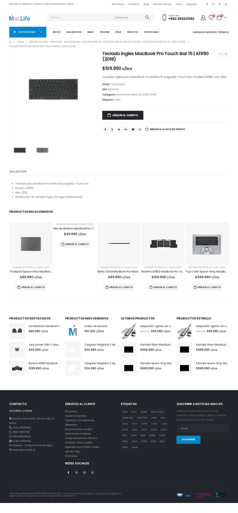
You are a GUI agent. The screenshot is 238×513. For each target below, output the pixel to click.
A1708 (144, 441)
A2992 (154, 423)
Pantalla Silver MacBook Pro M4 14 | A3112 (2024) (171, 345)
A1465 (125, 441)
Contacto (134, 4)
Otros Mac (151, 32)
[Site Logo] (19, 17)
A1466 (154, 417)
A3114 (163, 417)
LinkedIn (119, 129)
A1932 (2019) (157, 412)
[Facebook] (207, 4)
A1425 (134, 423)
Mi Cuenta (118, 4)
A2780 (154, 429)
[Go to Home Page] (10, 42)
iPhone (104, 32)
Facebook (105, 129)
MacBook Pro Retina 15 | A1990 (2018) (136, 94)
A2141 (142, 435)
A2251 (163, 429)
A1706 (153, 441)
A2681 (133, 435)
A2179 (144, 429)
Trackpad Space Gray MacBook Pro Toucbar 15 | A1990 (45, 271)
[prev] (220, 54)
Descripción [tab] (18, 171)
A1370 (134, 412)
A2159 (135, 429)
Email (133, 129)
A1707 (162, 441)
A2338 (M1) (127, 417)
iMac (90, 32)
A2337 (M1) (142, 417)
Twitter (112, 129)
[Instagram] (219, 4)
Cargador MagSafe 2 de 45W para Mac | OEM (113, 345)
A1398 (134, 447)
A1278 (125, 412)
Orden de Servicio (95, 326)
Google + (126, 129)
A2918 (144, 423)
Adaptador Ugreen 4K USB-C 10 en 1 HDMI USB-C (171, 326)
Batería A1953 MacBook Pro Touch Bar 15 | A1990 (173, 271)
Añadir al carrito (125, 115)
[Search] (147, 17)
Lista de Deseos (162, 4)
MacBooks (74, 32)
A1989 (125, 447)
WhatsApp (140, 129)
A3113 (124, 435)
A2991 (162, 435)
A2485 (152, 435)
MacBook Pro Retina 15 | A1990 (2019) (30, 267)
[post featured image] (30, 243)
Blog (146, 4)
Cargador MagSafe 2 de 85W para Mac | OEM (113, 363)
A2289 (144, 412)
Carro (179, 4)
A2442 (164, 423)
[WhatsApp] (226, 4)
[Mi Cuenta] (203, 17)
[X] (213, 4)
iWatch (132, 32)
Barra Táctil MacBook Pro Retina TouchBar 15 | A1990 (132, 271)
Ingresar (192, 4)
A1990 (117, 99)
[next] (226, 54)
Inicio (57, 32)
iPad (118, 32)
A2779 (125, 429)
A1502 (125, 423)
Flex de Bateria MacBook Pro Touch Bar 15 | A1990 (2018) (90, 228)
